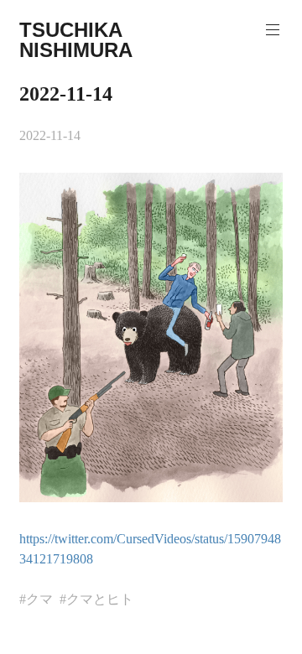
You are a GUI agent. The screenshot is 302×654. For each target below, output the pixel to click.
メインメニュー (273, 30)
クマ (39, 599)
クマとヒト (99, 599)
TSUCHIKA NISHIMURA (76, 39)
